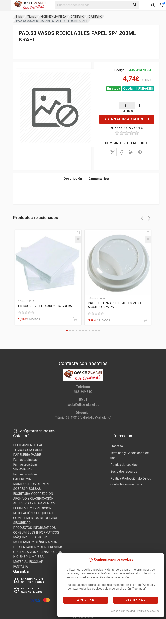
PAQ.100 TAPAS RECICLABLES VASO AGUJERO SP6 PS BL (114, 305)
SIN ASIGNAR (23, 469)
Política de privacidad (122, 610)
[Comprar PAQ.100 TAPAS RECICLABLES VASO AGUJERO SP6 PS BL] (145, 320)
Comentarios (99, 179)
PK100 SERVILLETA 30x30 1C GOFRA (45, 306)
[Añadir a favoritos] (78, 239)
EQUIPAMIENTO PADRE (30, 445)
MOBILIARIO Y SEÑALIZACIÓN (35, 542)
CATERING (77, 16)
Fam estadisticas (25, 460)
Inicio (19, 16)
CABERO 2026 (23, 479)
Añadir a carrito (130, 119)
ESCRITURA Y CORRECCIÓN (33, 494)
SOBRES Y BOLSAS (27, 489)
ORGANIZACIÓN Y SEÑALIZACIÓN (37, 552)
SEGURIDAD (22, 523)
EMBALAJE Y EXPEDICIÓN (32, 508)
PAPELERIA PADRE (27, 455)
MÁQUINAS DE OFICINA (30, 537)
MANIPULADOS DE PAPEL (32, 484)
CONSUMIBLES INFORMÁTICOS (36, 532)
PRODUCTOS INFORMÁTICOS (34, 528)
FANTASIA (20, 566)
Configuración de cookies (37, 431)
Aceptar (86, 600)
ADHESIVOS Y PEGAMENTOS (34, 503)
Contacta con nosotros (126, 484)
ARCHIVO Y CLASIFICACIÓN (33, 498)
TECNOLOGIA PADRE (28, 450)
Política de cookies (148, 610)
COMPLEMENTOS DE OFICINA (35, 518)
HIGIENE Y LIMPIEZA (53, 16)
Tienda (31, 16)
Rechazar (136, 600)
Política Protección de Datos (130, 478)
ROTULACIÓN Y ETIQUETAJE (33, 513)
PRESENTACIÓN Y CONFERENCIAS (38, 547)
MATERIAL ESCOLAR (28, 562)
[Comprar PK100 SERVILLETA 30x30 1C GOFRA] (75, 319)
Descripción (73, 178)
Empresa (116, 446)
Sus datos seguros (123, 472)
